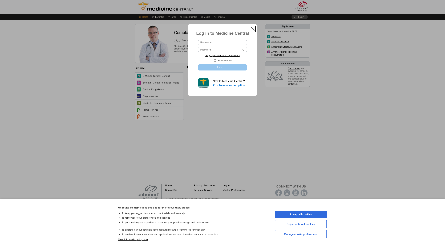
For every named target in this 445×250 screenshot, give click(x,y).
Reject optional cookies (301, 224)
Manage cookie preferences (300, 234)
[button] (253, 29)
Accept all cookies (301, 214)
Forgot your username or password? (222, 55)
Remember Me (225, 60)
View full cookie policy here (133, 239)
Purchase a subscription (229, 85)
